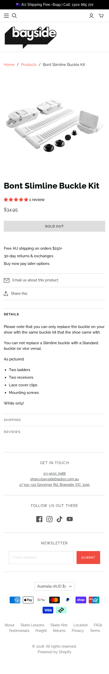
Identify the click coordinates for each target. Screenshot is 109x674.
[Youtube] (70, 519)
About (9, 625)
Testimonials (19, 631)
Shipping (12, 420)
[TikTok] (60, 519)
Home (9, 64)
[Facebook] (39, 519)
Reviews (12, 432)
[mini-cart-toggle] (101, 16)
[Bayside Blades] (30, 36)
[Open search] (14, 15)
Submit (88, 557)
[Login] (91, 16)
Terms (95, 631)
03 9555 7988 (54, 473)
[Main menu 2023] (6, 15)
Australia (51, 586)
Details (11, 314)
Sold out (54, 226)
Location (81, 625)
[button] (16, 199)
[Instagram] (49, 519)
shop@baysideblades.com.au (54, 479)
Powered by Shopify (54, 652)
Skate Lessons (32, 625)
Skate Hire (58, 625)
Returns (59, 631)
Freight (41, 631)
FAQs (98, 625)
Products (29, 64)
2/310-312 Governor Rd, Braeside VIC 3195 (54, 485)
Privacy (78, 631)
